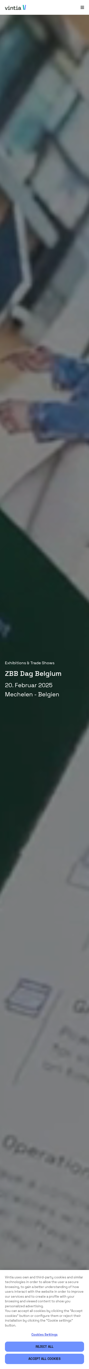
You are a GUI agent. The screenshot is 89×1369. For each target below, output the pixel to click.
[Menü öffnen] (82, 7)
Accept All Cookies (44, 1359)
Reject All (44, 1347)
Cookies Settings (44, 1334)
